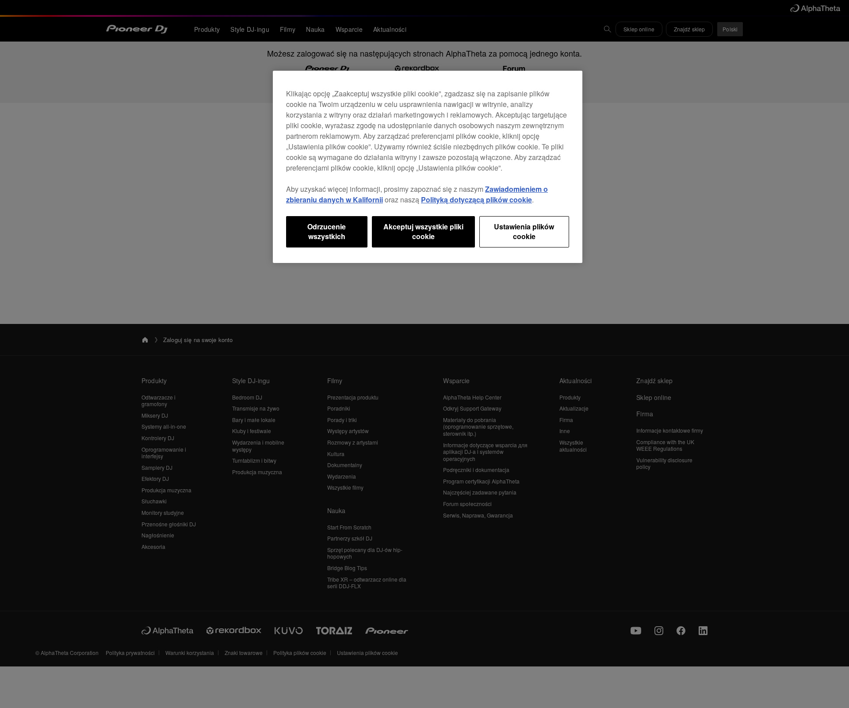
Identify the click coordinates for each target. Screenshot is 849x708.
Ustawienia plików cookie (524, 231)
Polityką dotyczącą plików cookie (476, 199)
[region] (427, 167)
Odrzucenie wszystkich (326, 231)
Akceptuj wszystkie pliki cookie (423, 231)
